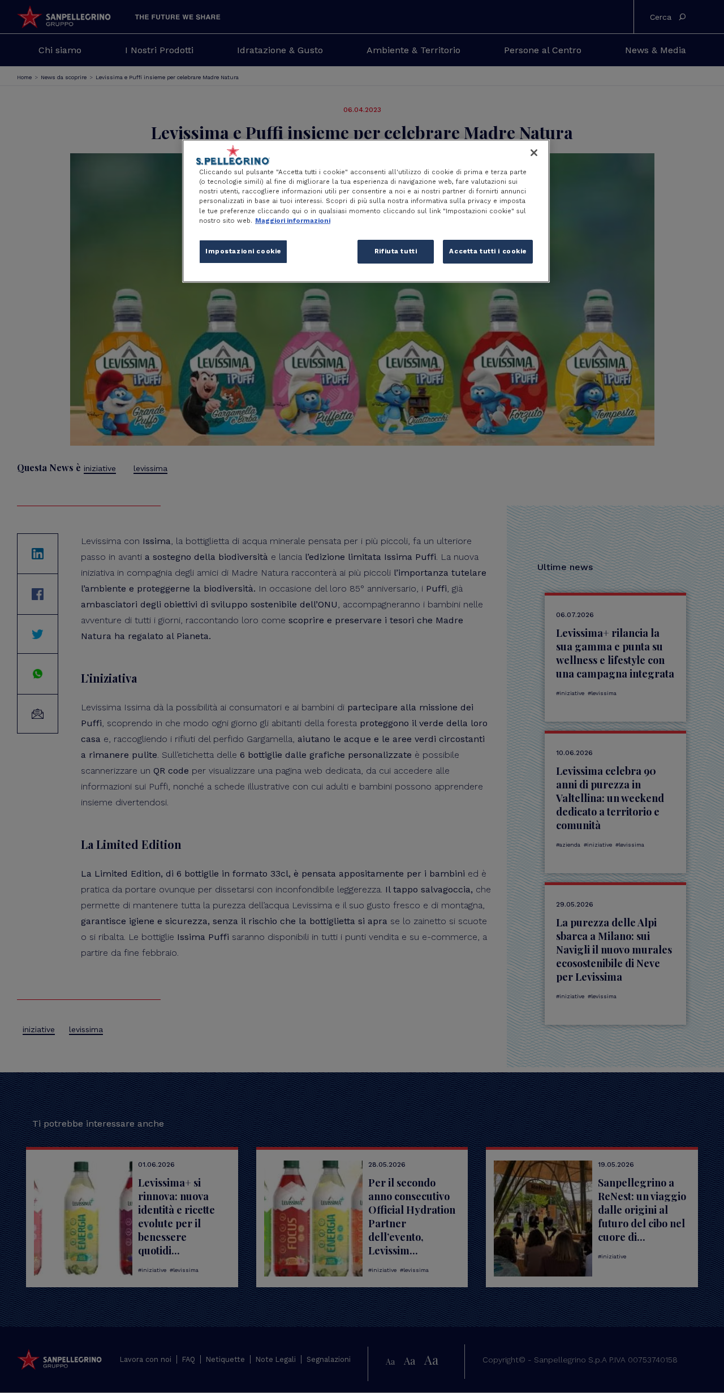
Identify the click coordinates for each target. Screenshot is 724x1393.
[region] (366, 210)
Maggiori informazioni (292, 221)
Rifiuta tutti (395, 251)
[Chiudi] (534, 152)
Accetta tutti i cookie (488, 251)
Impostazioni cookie (243, 251)
